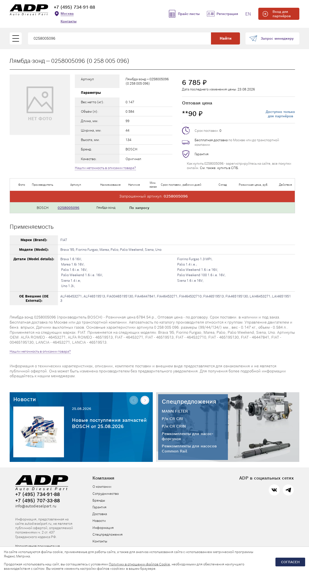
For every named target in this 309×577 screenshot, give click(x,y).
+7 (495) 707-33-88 (37, 500)
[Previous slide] (133, 400)
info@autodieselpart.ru (35, 506)
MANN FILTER (175, 411)
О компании (101, 486)
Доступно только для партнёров (280, 114)
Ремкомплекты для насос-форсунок (187, 436)
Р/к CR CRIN (174, 426)
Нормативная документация (37, 546)
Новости (24, 399)
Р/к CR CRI (172, 418)
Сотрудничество (105, 493)
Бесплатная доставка (211, 140)
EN (248, 14)
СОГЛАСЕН (290, 562)
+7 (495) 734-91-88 (74, 7)
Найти (226, 38)
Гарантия (202, 154)
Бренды (98, 500)
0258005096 (68, 208)
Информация (103, 527)
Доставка (99, 514)
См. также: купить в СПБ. (219, 168)
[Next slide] (144, 400)
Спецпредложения (189, 401)
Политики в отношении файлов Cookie (139, 564)
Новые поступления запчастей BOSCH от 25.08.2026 (109, 423)
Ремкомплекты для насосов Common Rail (189, 449)
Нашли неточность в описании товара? (105, 168)
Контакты (69, 21)
